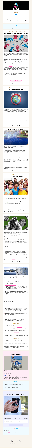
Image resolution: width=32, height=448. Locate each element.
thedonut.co (16, 436)
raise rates (17, 167)
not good (12, 147)
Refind (19, 203)
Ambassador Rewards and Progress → (16, 424)
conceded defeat (26, 109)
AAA (25, 287)
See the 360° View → (16, 80)
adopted (10, 53)
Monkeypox (12, 238)
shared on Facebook (11, 377)
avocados (9, 432)
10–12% (7, 430)
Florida (12, 69)
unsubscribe (16, 444)
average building (12, 330)
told (13, 259)
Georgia (21, 69)
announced (12, 232)
